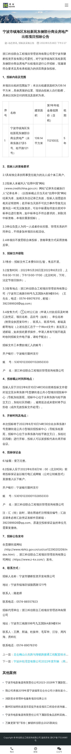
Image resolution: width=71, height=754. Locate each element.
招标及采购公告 (26, 43)
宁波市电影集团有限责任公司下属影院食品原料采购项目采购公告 (36, 714)
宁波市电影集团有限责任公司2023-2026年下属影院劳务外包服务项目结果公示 (36, 682)
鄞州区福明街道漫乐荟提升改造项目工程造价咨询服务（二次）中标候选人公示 (36, 706)
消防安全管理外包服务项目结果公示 (26, 698)
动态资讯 (12, 43)
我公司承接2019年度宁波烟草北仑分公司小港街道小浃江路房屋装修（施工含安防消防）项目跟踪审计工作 (36, 690)
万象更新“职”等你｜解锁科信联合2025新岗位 (31, 722)
